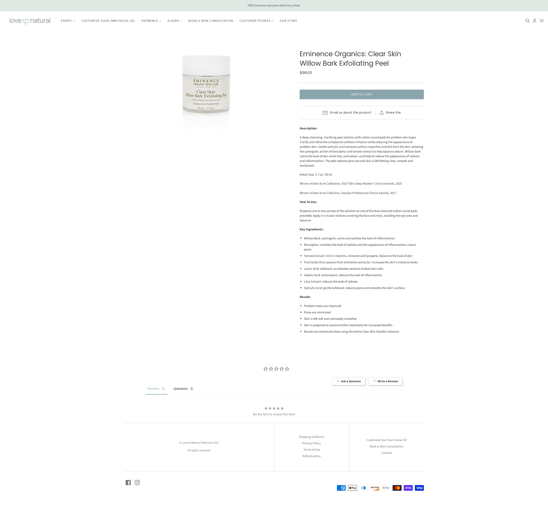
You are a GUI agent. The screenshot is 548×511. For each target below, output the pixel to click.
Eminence (149, 20)
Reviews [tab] (153, 389)
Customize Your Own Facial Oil (108, 20)
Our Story (288, 20)
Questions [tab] (181, 389)
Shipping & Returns (311, 437)
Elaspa (173, 20)
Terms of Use (311, 449)
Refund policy (311, 456)
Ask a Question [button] (351, 381)
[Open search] (528, 21)
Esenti (66, 20)
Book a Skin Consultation (210, 20)
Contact (386, 453)
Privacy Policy (311, 443)
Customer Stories (255, 20)
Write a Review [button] (388, 381)
